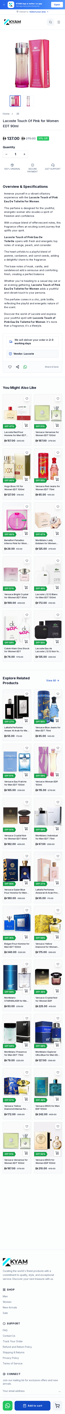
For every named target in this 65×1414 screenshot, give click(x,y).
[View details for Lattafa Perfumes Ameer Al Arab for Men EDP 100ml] (17, 715)
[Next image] (59, 63)
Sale (5, 1312)
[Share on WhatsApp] (25, 366)
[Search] (50, 22)
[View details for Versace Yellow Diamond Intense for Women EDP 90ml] (17, 1093)
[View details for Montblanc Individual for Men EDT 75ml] (48, 823)
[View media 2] (28, 101)
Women (7, 1301)
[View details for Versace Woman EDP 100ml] (48, 769)
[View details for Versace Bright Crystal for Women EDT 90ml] (17, 582)
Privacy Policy (11, 1357)
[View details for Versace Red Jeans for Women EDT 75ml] (48, 474)
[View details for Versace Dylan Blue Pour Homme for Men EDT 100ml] (17, 877)
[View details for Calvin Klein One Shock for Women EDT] (17, 636)
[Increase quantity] (24, 154)
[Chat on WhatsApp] (7, 1406)
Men (5, 1296)
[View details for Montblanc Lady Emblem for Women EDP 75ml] (48, 527)
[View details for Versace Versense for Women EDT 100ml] (48, 419)
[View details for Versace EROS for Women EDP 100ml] (48, 1147)
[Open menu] (58, 22)
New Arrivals (10, 1307)
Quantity (9, 147)
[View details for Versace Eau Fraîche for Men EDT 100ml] (17, 769)
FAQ (5, 1330)
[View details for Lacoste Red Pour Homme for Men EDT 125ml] (17, 419)
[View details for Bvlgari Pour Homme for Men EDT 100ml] (17, 931)
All (17, 113)
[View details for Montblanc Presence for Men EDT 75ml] (17, 1039)
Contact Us (9, 1335)
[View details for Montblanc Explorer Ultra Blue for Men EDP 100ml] (48, 1039)
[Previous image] (6, 63)
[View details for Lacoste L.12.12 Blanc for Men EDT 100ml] (48, 582)
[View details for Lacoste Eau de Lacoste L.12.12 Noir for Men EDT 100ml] (48, 636)
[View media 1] (15, 101)
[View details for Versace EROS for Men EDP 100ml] (48, 1093)
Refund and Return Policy (17, 1346)
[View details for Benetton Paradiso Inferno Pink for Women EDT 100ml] (17, 527)
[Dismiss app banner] (4, 5)
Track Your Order (13, 1341)
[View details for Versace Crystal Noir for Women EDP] (48, 985)
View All (51, 680)
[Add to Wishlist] (9, 366)
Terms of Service (13, 1363)
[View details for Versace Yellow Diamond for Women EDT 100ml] (48, 931)
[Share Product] (17, 366)
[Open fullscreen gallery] (57, 39)
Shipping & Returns (13, 1352)
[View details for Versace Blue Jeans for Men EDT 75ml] (48, 715)
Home (6, 113)
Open (57, 4)
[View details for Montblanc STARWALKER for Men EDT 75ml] (17, 985)
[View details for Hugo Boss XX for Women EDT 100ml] (17, 474)
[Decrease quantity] (6, 154)
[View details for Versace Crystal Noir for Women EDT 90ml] (17, 823)
